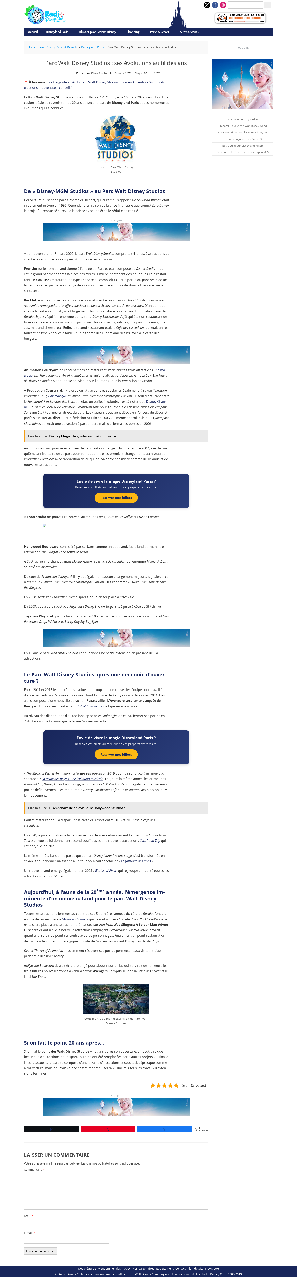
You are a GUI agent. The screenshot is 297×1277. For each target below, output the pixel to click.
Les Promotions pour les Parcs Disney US (242, 132)
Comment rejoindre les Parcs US (242, 139)
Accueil (33, 32)
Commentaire (34, 1169)
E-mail (29, 1233)
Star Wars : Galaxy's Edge (243, 119)
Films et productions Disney (97, 32)
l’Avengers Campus (75, 919)
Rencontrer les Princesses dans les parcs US (243, 152)
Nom (28, 1215)
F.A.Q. (127, 1268)
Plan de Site (195, 1268)
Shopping (133, 32)
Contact (180, 1268)
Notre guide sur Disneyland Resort (242, 145)
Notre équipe (87, 1268)
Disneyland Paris (57, 32)
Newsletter (212, 1268)
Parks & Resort (159, 32)
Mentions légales (109, 1268)
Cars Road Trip (150, 840)
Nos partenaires (143, 1268)
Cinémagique (57, 396)
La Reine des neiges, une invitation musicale (72, 779)
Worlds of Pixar (105, 870)
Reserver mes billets (116, 498)
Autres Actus (188, 32)
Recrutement (165, 1268)
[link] (116, 234)
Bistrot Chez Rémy (89, 706)
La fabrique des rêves (136, 861)
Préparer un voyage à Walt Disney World (243, 126)
